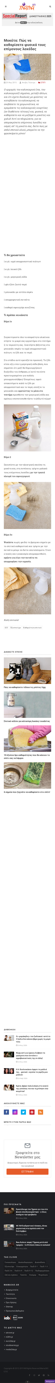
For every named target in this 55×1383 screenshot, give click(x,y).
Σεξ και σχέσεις (11, 1275)
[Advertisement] (27, 904)
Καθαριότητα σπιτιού (32, 627)
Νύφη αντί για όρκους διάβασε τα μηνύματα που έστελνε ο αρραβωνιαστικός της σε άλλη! (30, 1055)
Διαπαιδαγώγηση (25, 1262)
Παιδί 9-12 (28, 1271)
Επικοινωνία (11, 1298)
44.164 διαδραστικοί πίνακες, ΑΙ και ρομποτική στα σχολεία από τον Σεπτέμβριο (31, 1228)
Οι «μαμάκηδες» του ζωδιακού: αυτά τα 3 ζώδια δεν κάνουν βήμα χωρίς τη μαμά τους (33, 1039)
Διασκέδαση (40, 1262)
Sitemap (9, 1307)
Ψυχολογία (43, 1275)
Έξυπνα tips (15, 627)
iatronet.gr (10, 1333)
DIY (6, 627)
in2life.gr (9, 1337)
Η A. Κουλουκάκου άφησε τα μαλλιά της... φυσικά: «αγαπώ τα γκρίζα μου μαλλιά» (32, 1072)
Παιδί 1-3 (44, 1267)
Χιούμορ (32, 1275)
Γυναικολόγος (10, 1262)
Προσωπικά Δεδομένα (15, 1311)
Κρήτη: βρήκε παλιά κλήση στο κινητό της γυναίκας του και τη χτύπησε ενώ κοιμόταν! (32, 1088)
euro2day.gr (10, 1341)
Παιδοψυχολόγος (42, 1271)
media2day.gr (11, 1349)
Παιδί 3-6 (8, 1271)
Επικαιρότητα (22, 1267)
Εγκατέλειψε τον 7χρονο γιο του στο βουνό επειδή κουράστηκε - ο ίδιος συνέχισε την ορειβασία (32, 1212)
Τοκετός (23, 1275)
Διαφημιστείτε (12, 1290)
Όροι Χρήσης (11, 1302)
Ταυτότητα (10, 1294)
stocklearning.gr (12, 1345)
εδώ (23, 23)
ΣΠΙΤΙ (43, 82)
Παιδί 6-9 (18, 1271)
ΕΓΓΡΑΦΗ (27, 1171)
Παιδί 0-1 (34, 1267)
